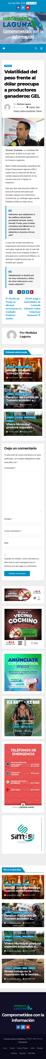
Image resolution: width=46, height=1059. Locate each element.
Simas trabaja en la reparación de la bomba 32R (21, 974)
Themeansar (22, 1042)
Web (6, 543)
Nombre (8, 519)
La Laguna (19, 367)
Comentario (10, 468)
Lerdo (32, 1048)
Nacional (23, 1053)
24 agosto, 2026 (14, 895)
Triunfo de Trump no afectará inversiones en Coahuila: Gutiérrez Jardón (14, 308)
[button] (36, 48)
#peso (39, 111)
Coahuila (10, 367)
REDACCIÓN (27, 378)
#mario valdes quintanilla (24, 111)
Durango (40, 1048)
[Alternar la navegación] (41, 48)
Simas (25, 968)
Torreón (8, 65)
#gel (37, 107)
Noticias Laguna (24, 104)
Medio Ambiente (30, 417)
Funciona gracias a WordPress (15, 1039)
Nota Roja (31, 1053)
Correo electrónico (13, 531)
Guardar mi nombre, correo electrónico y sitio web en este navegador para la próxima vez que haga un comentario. (21, 562)
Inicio (5, 1048)
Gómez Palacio (22, 1048)
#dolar (32, 107)
